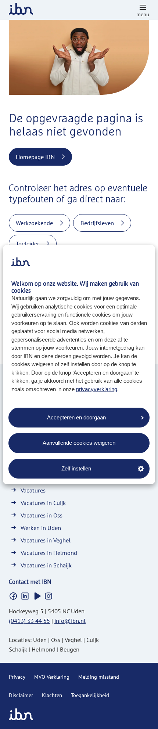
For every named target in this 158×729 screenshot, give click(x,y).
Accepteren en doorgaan (76, 417)
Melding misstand (98, 677)
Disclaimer (21, 695)
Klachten (52, 695)
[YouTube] (36, 596)
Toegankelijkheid (90, 695)
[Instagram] (48, 596)
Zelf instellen (76, 468)
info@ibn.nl (70, 620)
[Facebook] (13, 596)
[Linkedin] (25, 596)
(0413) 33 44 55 (29, 620)
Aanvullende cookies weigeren (79, 443)
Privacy (17, 677)
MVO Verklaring (51, 677)
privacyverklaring (96, 389)
